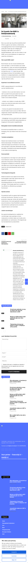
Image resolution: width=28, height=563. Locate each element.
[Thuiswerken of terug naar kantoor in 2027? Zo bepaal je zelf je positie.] (5, 326)
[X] (6, 233)
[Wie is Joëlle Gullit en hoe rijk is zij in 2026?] (5, 417)
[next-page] (5, 331)
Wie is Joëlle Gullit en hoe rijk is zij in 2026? (18, 415)
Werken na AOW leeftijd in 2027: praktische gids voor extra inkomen (18, 318)
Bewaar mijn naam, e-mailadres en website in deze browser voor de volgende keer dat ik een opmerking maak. (12, 366)
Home (2, 11)
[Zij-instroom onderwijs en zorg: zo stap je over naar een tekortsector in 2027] (5, 311)
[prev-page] (2, 331)
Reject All (14, 559)
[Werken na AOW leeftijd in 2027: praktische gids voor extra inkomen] (5, 318)
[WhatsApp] (12, 233)
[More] (18, 38)
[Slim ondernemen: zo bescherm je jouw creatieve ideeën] (5, 382)
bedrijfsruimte (8, 226)
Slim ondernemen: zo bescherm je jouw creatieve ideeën (18, 381)
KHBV (11, 71)
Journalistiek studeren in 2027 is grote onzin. (18, 409)
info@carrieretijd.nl (12, 445)
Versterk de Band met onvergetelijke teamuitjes (21, 242)
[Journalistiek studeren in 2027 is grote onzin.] (5, 410)
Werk (6, 11)
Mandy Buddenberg (7, 36)
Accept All (14, 552)
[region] (14, 550)
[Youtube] (13, 449)
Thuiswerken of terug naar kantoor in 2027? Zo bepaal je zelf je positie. (17, 325)
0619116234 (23, 445)
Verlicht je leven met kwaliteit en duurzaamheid (6, 243)
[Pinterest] (9, 233)
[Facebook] (2, 233)
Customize (14, 556)
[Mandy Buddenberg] (7, 275)
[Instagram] (6, 449)
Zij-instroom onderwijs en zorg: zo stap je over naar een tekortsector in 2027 (18, 311)
